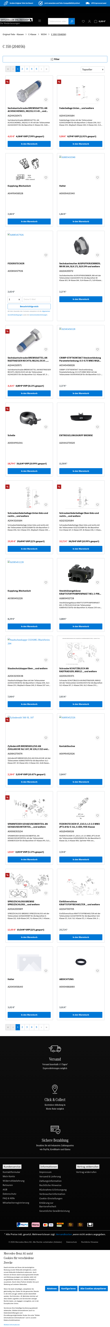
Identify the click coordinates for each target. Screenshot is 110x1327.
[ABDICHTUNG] (80, 962)
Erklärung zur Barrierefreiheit (47, 1204)
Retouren (8, 1185)
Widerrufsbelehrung (13, 1180)
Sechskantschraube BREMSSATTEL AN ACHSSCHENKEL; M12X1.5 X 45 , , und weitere (27, 110)
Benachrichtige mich (29, 306)
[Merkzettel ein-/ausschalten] (46, 99)
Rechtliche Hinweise (50, 1185)
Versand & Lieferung (50, 1176)
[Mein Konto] (89, 21)
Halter (62, 185)
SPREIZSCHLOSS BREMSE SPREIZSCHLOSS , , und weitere (24, 903)
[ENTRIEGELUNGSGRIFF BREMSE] (80, 418)
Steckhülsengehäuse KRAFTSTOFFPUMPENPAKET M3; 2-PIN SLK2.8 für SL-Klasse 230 (79, 592)
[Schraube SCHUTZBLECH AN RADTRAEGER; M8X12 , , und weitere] (80, 651)
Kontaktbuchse (67, 746)
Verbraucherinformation (52, 1194)
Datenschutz (9, 1193)
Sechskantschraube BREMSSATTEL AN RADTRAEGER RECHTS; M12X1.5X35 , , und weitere (27, 359)
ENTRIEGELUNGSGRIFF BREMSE (76, 435)
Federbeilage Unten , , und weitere (76, 108)
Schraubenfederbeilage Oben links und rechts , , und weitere (79, 515)
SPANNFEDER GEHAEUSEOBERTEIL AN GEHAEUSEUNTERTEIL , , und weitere (28, 825)
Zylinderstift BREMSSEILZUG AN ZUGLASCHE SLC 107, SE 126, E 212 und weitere (27, 748)
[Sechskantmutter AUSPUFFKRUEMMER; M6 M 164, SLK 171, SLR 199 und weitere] (80, 246)
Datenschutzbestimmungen (38, 315)
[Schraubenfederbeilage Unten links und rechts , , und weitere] (29, 496)
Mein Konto (9, 1176)
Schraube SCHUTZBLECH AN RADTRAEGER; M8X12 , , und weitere (78, 670)
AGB (5, 1189)
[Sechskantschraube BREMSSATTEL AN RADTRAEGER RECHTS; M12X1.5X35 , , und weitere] (29, 340)
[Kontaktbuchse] (80, 729)
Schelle (11, 435)
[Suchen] (71, 21)
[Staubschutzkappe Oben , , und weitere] (29, 651)
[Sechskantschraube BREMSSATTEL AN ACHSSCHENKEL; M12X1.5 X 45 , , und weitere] (29, 91)
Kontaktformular (11, 1172)
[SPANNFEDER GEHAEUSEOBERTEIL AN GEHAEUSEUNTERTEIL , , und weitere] (29, 806)
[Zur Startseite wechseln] (16, 21)
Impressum (45, 1172)
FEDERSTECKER (16, 263)
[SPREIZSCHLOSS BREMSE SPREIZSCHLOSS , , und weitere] (29, 884)
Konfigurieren (68, 1288)
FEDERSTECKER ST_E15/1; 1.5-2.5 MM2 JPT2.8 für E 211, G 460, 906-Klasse (79, 825)
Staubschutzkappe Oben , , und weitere (27, 668)
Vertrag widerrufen (86, 1172)
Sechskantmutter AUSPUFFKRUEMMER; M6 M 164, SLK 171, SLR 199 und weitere (79, 265)
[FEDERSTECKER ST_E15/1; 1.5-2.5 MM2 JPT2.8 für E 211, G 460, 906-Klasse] (80, 806)
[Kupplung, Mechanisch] (29, 168)
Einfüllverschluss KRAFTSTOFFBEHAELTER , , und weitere (79, 903)
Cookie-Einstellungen (50, 1198)
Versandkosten (64, 1234)
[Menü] (39, 20)
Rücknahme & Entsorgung (53, 1189)
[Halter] (80, 168)
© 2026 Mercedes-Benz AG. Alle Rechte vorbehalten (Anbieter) (35, 1242)
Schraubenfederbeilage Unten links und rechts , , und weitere (28, 515)
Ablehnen (52, 1288)
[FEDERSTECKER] (29, 246)
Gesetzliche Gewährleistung (54, 1211)
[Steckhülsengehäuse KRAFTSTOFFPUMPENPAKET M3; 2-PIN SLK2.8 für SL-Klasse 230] (80, 573)
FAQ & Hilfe (9, 1198)
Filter (56, 59)
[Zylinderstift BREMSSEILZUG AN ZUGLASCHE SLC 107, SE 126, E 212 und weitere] (29, 729)
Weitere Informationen (12, 1325)
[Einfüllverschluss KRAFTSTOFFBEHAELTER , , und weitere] (80, 884)
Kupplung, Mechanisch (19, 185)
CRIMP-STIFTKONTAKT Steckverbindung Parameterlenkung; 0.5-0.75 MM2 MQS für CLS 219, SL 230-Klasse (80, 359)
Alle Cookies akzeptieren (93, 1288)
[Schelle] (29, 418)
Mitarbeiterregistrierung (16, 1202)
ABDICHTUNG (66, 979)
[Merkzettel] (83, 21)
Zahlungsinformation (50, 1181)
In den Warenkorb (29, 143)
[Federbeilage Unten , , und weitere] (80, 91)
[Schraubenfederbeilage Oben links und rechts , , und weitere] (80, 496)
